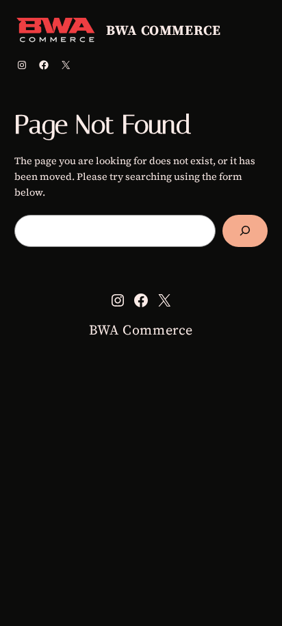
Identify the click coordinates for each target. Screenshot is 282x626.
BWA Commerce (163, 30)
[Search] (245, 231)
